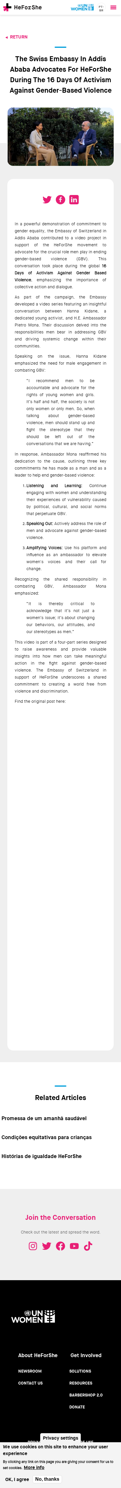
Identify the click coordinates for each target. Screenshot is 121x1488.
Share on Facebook (60, 199)
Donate (77, 1407)
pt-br (101, 8)
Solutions (80, 1371)
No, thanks (47, 1479)
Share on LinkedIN (74, 199)
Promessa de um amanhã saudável (44, 1118)
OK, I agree (17, 1479)
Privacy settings (60, 1438)
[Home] (22, 7)
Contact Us (30, 1383)
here (60, 701)
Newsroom (30, 1371)
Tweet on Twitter (47, 199)
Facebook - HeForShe (60, 1246)
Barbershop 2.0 (86, 1395)
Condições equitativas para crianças (46, 1137)
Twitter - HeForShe (46, 1246)
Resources (80, 1383)
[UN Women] (82, 7)
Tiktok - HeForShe (88, 1246)
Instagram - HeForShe (33, 1246)
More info (34, 1467)
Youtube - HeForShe (74, 1246)
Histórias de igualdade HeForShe (41, 1156)
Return (19, 37)
